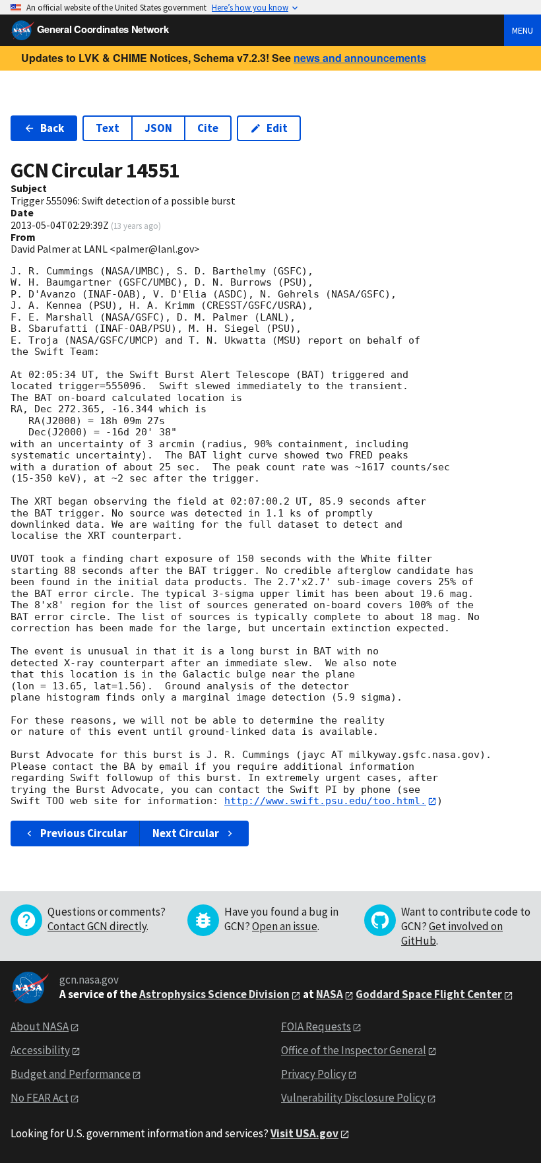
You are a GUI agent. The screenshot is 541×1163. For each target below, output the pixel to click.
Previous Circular (83, 833)
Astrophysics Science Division (214, 994)
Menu (522, 30)
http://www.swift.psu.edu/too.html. (325, 801)
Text (107, 128)
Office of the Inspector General (353, 1050)
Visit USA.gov (304, 1133)
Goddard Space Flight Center (429, 994)
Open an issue (284, 926)
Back (52, 128)
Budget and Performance (71, 1074)
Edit (277, 128)
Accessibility (40, 1050)
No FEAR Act (40, 1097)
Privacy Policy (313, 1074)
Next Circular (185, 833)
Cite (207, 128)
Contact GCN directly (97, 926)
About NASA (40, 1026)
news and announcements (360, 57)
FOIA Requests (316, 1026)
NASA (329, 994)
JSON (158, 128)
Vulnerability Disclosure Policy (353, 1097)
